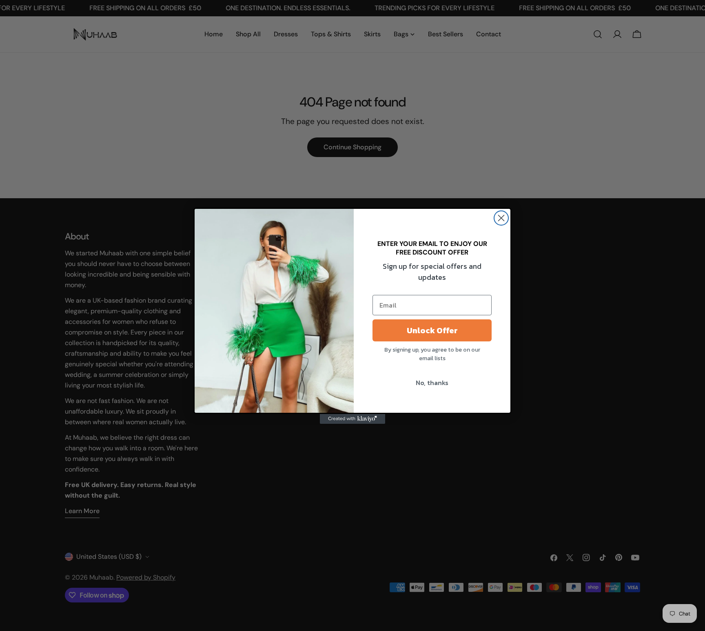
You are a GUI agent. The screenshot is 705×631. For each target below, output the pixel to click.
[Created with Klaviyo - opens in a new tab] (352, 419)
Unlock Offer (432, 330)
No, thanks (432, 382)
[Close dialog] (501, 218)
